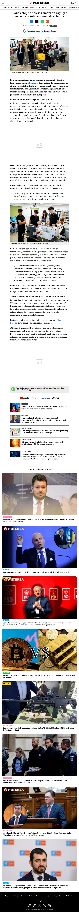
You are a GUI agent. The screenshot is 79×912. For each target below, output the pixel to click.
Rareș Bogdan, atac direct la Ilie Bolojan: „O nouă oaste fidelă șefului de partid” (36, 572)
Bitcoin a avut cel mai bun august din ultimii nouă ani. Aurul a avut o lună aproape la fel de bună (39, 676)
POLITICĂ (25, 7)
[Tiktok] (39, 905)
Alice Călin (45, 26)
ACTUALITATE (15, 7)
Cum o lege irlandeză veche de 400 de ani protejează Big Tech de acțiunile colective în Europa (44, 432)
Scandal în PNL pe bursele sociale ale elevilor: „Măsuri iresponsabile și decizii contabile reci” (44, 408)
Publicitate (70, 896)
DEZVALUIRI (5, 7)
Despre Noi (57, 896)
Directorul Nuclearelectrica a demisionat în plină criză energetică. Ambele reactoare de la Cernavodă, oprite (38, 521)
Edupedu (33, 83)
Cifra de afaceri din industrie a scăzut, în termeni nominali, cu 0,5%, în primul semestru (42, 443)
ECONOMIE (42, 7)
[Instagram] (34, 905)
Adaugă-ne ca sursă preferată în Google (41, 31)
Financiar (33, 7)
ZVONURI (64, 7)
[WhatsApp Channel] (49, 905)
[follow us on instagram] (34, 398)
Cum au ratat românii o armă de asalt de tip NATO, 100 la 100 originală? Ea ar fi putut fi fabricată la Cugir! (38, 729)
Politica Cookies (18, 896)
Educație (54, 26)
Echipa (39, 901)
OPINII (57, 7)
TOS (6, 896)
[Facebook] (29, 905)
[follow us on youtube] (24, 398)
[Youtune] (44, 905)
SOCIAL (50, 7)
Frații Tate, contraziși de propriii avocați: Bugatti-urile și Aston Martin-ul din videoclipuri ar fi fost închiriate (35, 782)
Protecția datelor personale (39, 896)
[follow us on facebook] (45, 398)
